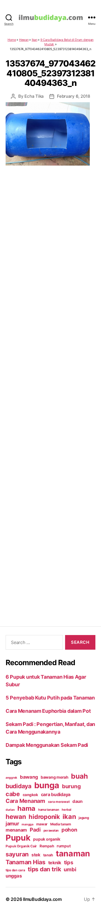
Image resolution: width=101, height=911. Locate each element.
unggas (14, 876)
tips (68, 862)
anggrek (11, 777)
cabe (13, 794)
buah (79, 776)
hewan (16, 816)
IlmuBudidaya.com (42, 899)
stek (35, 854)
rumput (63, 846)
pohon (69, 830)
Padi (35, 830)
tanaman (73, 853)
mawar (42, 824)
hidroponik (44, 816)
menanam (16, 830)
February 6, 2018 (73, 96)
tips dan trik (44, 869)
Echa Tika (34, 96)
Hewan (24, 40)
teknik (54, 862)
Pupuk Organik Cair (21, 846)
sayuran (17, 854)
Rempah (47, 846)
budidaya (18, 786)
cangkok (30, 794)
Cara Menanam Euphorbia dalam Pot (48, 711)
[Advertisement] (50, 389)
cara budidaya (56, 794)
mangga (27, 824)
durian (10, 810)
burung (71, 786)
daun (77, 801)
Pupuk (18, 838)
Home (12, 40)
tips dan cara (15, 870)
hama (26, 808)
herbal (66, 810)
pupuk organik (46, 839)
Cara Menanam (25, 801)
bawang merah (54, 777)
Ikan (34, 40)
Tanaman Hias (25, 862)
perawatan (51, 830)
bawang (29, 777)
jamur (12, 824)
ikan (69, 816)
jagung (84, 818)
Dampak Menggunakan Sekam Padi (47, 745)
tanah (48, 855)
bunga (46, 785)
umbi (70, 869)
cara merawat (59, 802)
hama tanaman (48, 810)
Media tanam (60, 824)
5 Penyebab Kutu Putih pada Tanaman (50, 698)
